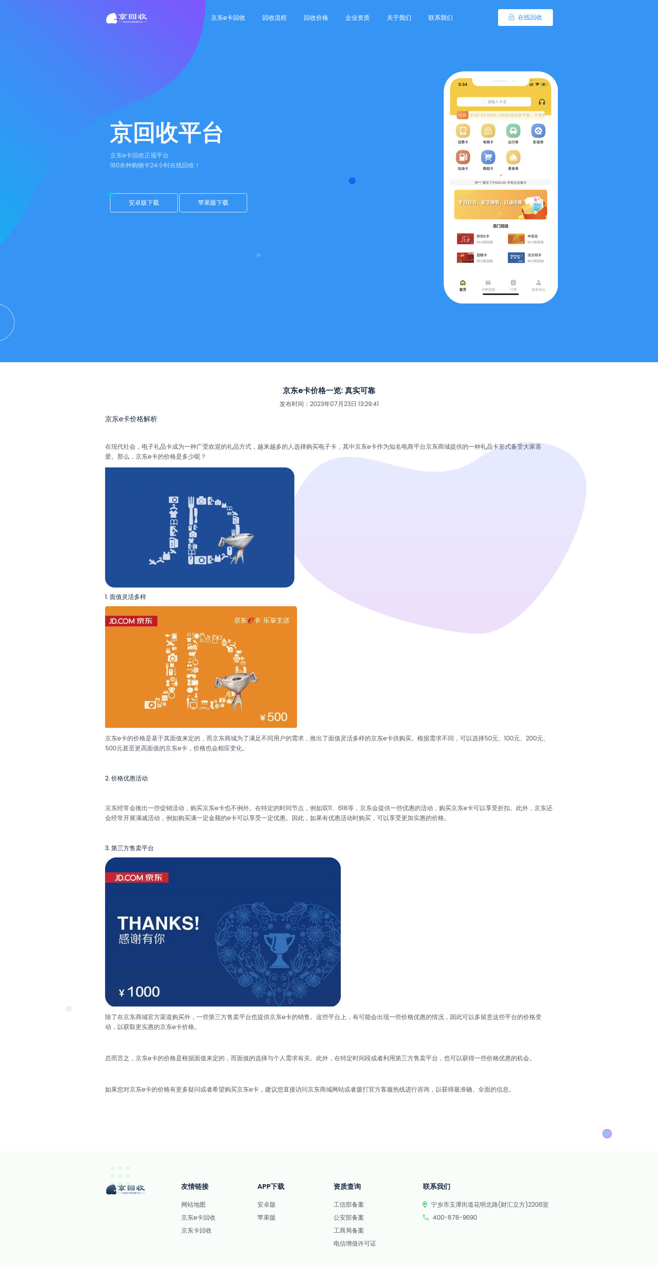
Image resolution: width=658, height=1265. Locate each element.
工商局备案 (349, 1230)
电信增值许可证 (355, 1243)
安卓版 (266, 1204)
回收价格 (316, 17)
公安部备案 (349, 1217)
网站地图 (193, 1204)
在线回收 (530, 17)
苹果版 (266, 1217)
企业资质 (357, 17)
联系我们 (440, 17)
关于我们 (399, 17)
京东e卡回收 (228, 17)
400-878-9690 (455, 1217)
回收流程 (274, 17)
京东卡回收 (196, 1230)
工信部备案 (349, 1204)
